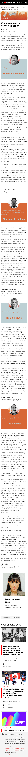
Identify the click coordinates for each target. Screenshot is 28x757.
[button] (26, 3)
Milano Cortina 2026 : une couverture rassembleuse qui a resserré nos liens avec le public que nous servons (13, 693)
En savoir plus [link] (8, 754)
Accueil (3, 7)
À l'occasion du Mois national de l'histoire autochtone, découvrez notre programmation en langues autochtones (13, 650)
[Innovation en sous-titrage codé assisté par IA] (14, 719)
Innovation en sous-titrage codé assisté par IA (14, 731)
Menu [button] (19, 3)
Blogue (24, 7)
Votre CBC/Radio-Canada (13, 7)
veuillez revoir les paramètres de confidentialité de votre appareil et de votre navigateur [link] (14, 748)
